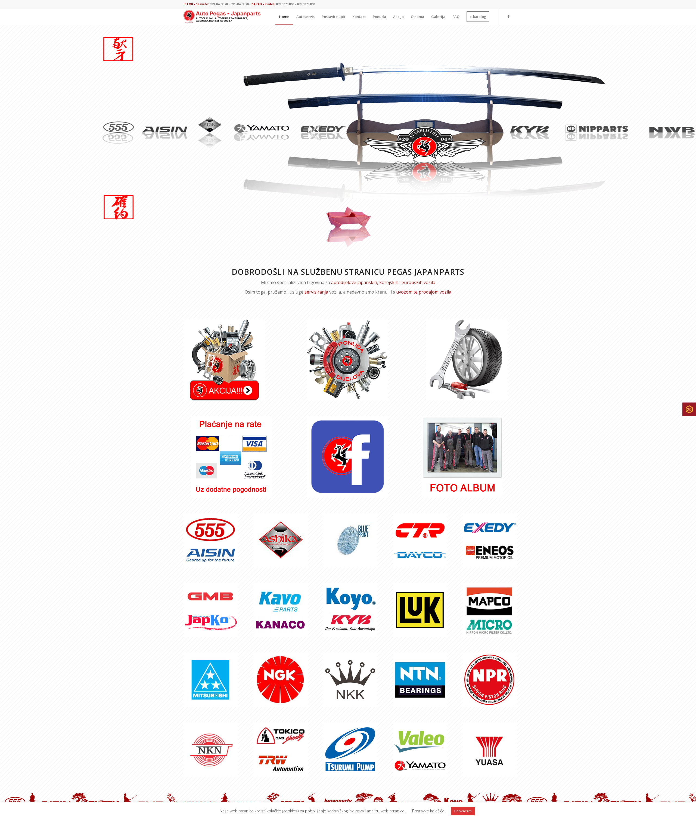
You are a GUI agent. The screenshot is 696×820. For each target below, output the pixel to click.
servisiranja (316, 292)
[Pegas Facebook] (347, 457)
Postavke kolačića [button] (428, 810)
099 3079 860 (285, 4)
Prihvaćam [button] (463, 811)
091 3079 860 (306, 4)
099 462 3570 (219, 4)
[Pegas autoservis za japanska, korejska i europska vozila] (467, 359)
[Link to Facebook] (508, 16)
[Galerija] (462, 457)
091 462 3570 (239, 4)
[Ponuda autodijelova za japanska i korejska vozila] (347, 359)
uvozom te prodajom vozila (423, 292)
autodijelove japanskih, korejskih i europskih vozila (383, 282)
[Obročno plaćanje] (231, 457)
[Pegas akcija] (224, 359)
